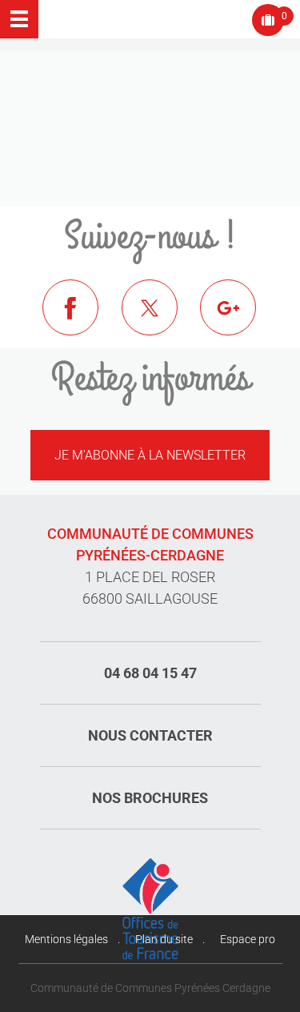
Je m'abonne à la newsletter (150, 455)
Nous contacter (150, 735)
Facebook (82, 319)
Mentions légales (66, 939)
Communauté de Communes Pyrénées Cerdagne (150, 988)
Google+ (240, 319)
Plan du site (164, 939)
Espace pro (247, 939)
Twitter (162, 319)
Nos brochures (150, 797)
